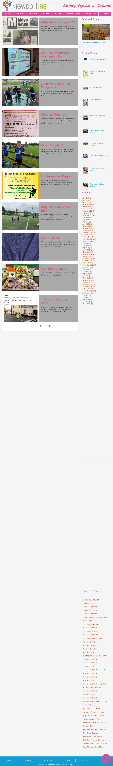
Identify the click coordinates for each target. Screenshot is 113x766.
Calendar (86, 740)
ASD (105, 701)
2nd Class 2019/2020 (90, 624)
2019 (84, 621)
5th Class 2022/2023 (90, 684)
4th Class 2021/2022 (90, 666)
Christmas (103, 743)
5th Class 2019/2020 (90, 673)
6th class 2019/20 (89, 701)
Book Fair (103, 729)
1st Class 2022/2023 (90, 614)
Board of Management (90, 729)
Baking (98, 719)
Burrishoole (87, 736)
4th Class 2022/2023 (90, 670)
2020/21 (90, 621)
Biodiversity (95, 722)
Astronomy (94, 715)
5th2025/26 (102, 684)
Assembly (86, 715)
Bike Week (86, 722)
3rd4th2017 (103, 656)
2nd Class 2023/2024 (90, 638)
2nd (96, 621)
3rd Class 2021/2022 (90, 649)
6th (84, 687)
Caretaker (101, 740)
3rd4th (95, 656)
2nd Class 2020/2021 (90, 628)
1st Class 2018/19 (92, 600)
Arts (103, 712)
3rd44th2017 (87, 656)
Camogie (93, 740)
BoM (91, 726)
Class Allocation (88, 747)
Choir (97, 743)
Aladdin (98, 708)
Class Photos (99, 747)
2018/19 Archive (101, 617)
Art (99, 712)
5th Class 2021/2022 (90, 680)
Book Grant (87, 733)
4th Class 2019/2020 (90, 659)
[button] (90, 14)
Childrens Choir (88, 743)
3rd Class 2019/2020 (90, 642)
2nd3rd (101, 638)
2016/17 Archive (88, 617)
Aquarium (86, 712)
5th (105, 670)
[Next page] (50, 326)
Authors (85, 719)
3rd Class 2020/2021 (90, 645)
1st (84, 600)
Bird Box (104, 722)
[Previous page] (31, 326)
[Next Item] (106, 31)
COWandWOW (97, 736)
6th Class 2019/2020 (93, 687)
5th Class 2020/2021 (90, 677)
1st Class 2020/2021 (90, 607)
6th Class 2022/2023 (90, 698)
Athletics (102, 715)
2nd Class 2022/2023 (90, 635)
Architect (94, 712)
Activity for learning (89, 705)
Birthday (86, 726)
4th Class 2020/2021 (90, 663)
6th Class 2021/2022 (90, 694)
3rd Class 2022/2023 (90, 652)
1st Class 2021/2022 (90, 610)
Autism (91, 719)
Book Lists (95, 733)
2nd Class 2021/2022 (90, 631)
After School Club (89, 708)
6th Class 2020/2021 (90, 691)
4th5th (101, 670)
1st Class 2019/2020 (90, 603)
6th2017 (99, 701)
